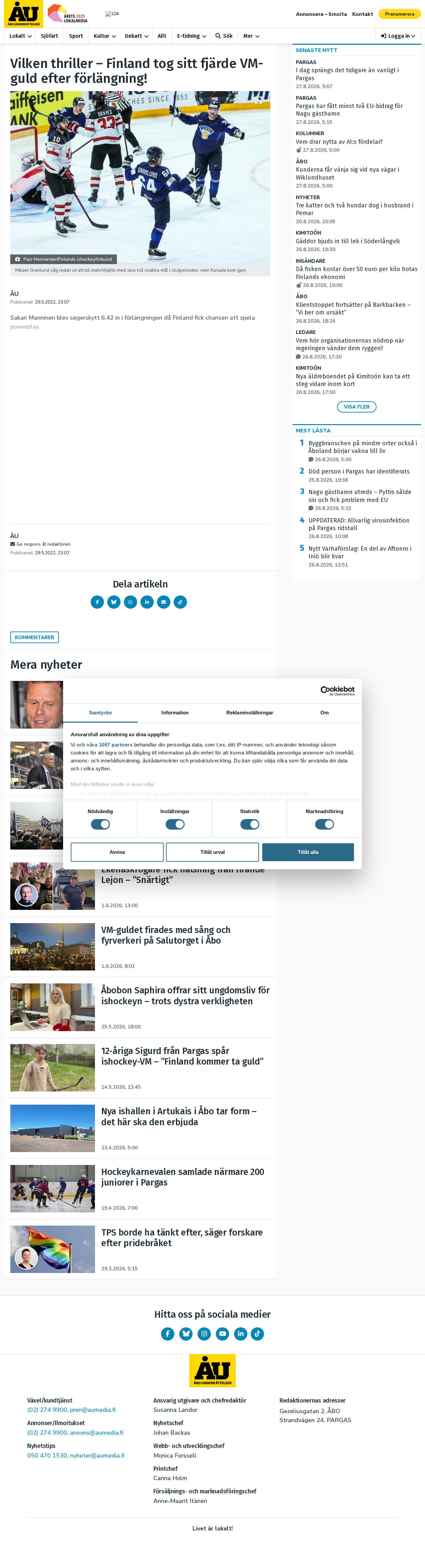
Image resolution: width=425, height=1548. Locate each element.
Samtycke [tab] (100, 712)
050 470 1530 (47, 1456)
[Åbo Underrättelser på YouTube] (222, 1334)
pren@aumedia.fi (93, 1410)
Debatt (133, 36)
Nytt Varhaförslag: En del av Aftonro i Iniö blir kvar (359, 556)
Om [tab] (324, 712)
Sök (227, 36)
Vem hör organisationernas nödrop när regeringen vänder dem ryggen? (350, 348)
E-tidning (188, 36)
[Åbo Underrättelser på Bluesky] (186, 1334)
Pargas (306, 62)
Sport (76, 36)
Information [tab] (175, 712)
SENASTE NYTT (317, 50)
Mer (248, 36)
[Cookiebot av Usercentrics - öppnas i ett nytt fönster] (326, 691)
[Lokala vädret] (109, 14)
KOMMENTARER (34, 637)
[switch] (175, 824)
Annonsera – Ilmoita (321, 14)
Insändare (310, 261)
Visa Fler (357, 407)
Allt (162, 36)
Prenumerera (399, 14)
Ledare (306, 332)
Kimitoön (308, 233)
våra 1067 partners (109, 744)
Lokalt (17, 36)
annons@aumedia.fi (96, 1433)
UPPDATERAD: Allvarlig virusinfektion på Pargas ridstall (359, 528)
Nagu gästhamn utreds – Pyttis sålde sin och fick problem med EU (359, 500)
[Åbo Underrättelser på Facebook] (167, 1334)
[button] (398, 36)
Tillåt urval (213, 852)
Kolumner (310, 134)
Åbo (301, 162)
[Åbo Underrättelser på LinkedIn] (240, 1334)
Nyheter (308, 197)
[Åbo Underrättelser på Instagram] (204, 1334)
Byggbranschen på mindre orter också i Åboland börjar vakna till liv (362, 451)
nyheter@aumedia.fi (97, 1456)
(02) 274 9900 (47, 1410)
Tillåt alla (308, 852)
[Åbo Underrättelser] (212, 1370)
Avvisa (117, 852)
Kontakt (362, 14)
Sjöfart (49, 36)
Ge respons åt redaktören (43, 544)
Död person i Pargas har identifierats (359, 475)
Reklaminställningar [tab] (249, 712)
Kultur (101, 36)
